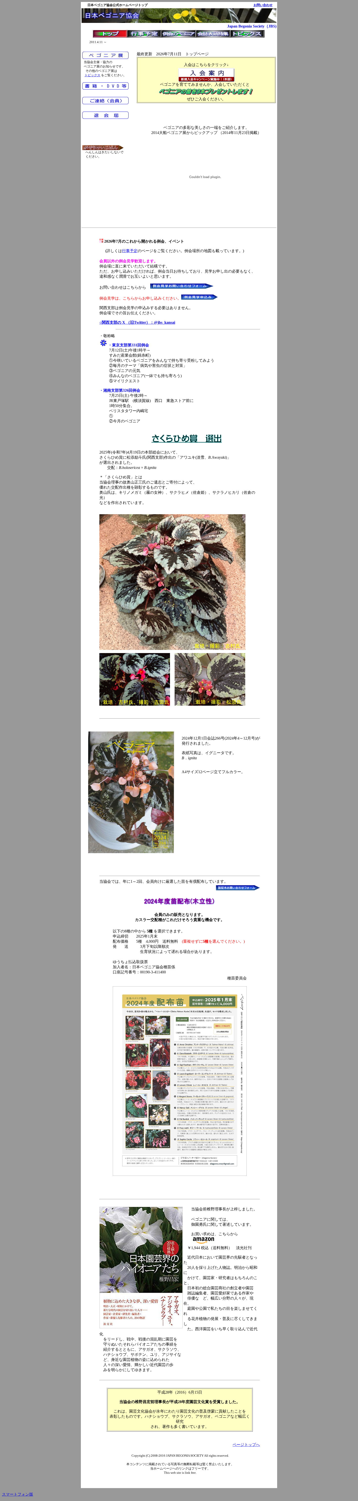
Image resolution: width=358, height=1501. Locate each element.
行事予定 (130, 251)
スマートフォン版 (17, 1494)
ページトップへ (246, 1445)
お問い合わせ (263, 5)
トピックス (92, 75)
